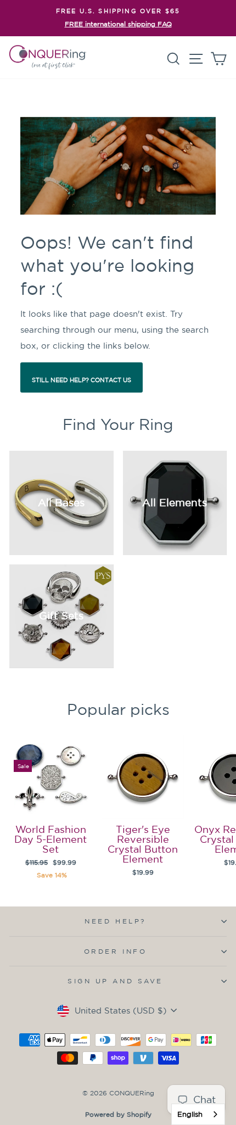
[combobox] (198, 1114)
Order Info (115, 951)
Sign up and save (115, 980)
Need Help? (115, 921)
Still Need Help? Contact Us (81, 380)
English (190, 1114)
